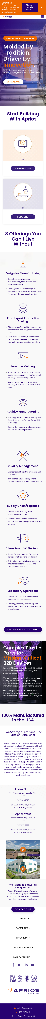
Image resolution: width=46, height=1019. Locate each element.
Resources (22, 938)
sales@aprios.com (24, 1008)
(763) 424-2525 (23, 800)
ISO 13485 (23, 805)
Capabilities (22, 928)
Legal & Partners (22, 947)
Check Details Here (29, 7)
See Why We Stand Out (23, 629)
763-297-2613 (24, 1012)
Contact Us (23, 909)
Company (22, 918)
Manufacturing (21, 957)
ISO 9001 (14, 805)
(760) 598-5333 (23, 825)
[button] (42, 16)
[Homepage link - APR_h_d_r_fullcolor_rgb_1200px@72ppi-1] (23, 996)
